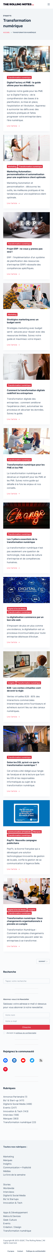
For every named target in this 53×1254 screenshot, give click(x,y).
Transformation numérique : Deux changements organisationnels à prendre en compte (25, 921)
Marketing (12, 166)
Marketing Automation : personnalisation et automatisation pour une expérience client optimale (26, 174)
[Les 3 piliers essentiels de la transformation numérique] (26, 516)
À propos (11, 1251)
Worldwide (8, 1188)
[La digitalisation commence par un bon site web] (26, 590)
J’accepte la (21, 1033)
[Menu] (49, 4)
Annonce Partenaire (13, 1096)
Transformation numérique (19, 77)
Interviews (8, 1192)
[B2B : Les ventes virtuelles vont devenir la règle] (26, 664)
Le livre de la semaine (14, 1174)
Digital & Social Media (17, 609)
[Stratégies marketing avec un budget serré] (26, 296)
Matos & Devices (12, 1216)
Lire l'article (12, 126)
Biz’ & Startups (10, 1199)
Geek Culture (10, 1220)
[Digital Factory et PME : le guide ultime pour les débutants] (26, 59)
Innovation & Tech (12, 1111)
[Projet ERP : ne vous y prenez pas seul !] (26, 225)
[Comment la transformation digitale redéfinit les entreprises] (26, 367)
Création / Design (12, 1227)
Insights (11, 683)
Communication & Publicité (19, 832)
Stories (6, 1184)
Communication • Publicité (17, 1167)
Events (6, 1107)
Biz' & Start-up (10, 1100)
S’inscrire (26, 1027)
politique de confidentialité (26, 1033)
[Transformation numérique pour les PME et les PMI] (26, 441)
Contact (20, 1251)
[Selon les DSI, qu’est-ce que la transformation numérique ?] (26, 739)
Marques (37, 832)
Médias (7, 1171)
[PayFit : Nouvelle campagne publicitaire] (26, 813)
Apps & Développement (15, 1212)
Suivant (42, 961)
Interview (8, 1115)
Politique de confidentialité (35, 1251)
